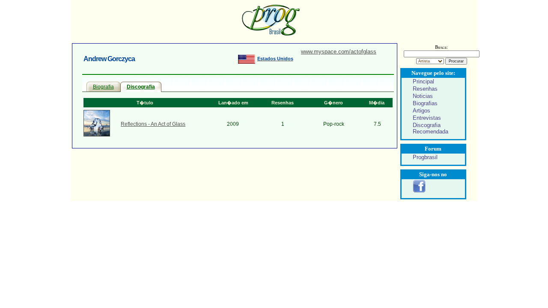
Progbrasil (425, 157)
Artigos (421, 110)
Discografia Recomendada (430, 128)
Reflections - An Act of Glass (153, 124)
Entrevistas (427, 118)
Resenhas (425, 89)
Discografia (141, 87)
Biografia (103, 87)
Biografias (425, 103)
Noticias (423, 96)
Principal (423, 81)
